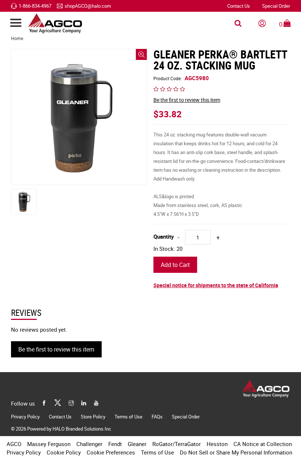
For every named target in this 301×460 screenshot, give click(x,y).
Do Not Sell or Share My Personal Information (236, 452)
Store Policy (93, 416)
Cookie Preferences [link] (111, 452)
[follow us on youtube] (96, 402)
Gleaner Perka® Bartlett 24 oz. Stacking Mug (220, 60)
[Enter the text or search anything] (238, 23)
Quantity (163, 236)
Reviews (26, 313)
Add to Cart (175, 265)
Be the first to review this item (186, 99)
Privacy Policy (25, 416)
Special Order (276, 6)
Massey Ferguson (48, 443)
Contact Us (238, 6)
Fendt (115, 443)
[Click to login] (262, 23)
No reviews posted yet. (39, 329)
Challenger (89, 443)
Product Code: (181, 78)
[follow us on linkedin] (83, 402)
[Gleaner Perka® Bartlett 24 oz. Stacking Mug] (79, 117)
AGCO (14, 443)
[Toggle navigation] (15, 23)
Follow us (23, 403)
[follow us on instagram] (71, 402)
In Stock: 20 (167, 248)
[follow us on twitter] (58, 402)
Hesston (217, 443)
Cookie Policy (64, 452)
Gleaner (137, 443)
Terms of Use (128, 416)
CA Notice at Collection (262, 443)
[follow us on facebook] (44, 402)
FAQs (157, 416)
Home (17, 38)
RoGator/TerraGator (176, 443)
